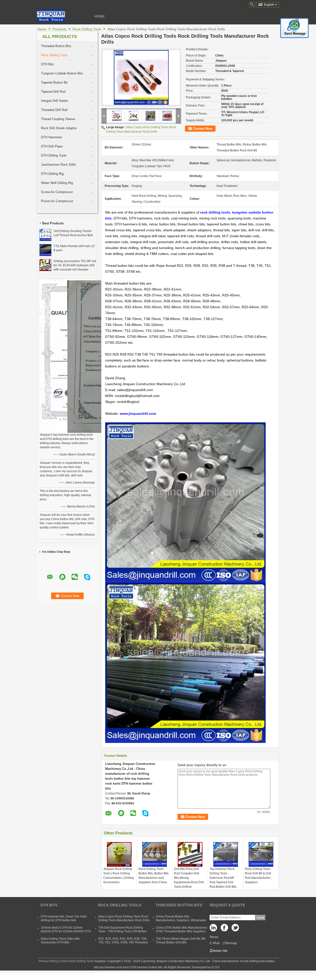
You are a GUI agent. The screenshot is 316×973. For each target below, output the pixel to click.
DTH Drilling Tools (54, 155)
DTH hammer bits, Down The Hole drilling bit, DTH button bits (64, 918)
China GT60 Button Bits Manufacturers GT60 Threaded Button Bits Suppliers (181, 929)
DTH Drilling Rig (52, 174)
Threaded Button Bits (56, 46)
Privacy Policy (48, 961)
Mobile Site (220, 951)
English (269, 4)
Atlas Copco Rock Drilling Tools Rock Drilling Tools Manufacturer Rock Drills (124, 918)
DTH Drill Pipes (52, 146)
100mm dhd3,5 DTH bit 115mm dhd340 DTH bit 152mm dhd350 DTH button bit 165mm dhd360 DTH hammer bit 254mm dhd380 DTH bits (66, 933)
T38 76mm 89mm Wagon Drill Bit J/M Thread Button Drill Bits (180, 940)
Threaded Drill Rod (54, 110)
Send (260, 917)
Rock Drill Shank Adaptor (59, 128)
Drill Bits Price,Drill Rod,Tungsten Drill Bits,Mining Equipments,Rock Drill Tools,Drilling (189, 877)
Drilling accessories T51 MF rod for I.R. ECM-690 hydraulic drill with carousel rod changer (75, 265)
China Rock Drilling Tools (77, 961)
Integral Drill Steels (54, 101)
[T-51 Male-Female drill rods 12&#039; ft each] (45, 250)
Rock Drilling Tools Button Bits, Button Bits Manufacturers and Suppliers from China (153, 875)
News (214, 937)
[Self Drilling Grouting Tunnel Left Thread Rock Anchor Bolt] (45, 234)
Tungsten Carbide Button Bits (62, 73)
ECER (215, 967)
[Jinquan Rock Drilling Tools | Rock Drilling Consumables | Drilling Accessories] (119, 854)
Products (59, 29)
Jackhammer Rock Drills (58, 164)
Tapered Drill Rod (53, 91)
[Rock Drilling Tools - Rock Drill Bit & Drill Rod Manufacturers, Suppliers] (261, 854)
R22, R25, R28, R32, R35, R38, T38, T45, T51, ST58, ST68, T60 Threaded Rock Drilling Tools (123, 942)
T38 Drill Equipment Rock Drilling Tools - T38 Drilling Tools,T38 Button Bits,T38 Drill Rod (122, 931)
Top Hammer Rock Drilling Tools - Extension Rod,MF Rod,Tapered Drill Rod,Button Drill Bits (223, 877)
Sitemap (230, 943)
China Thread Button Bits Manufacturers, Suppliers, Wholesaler (181, 918)
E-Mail (214, 943)
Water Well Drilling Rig (57, 183)
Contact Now (202, 128)
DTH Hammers (51, 137)
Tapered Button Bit (54, 82)
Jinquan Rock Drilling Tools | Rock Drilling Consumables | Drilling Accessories (118, 875)
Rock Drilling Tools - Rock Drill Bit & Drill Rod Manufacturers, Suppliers (258, 875)
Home (99, 16)
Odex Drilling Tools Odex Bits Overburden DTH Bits (60, 940)
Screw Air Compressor (57, 192)
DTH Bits (47, 64)
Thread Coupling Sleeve (58, 119)
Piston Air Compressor (57, 201)
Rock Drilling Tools (87, 29)
